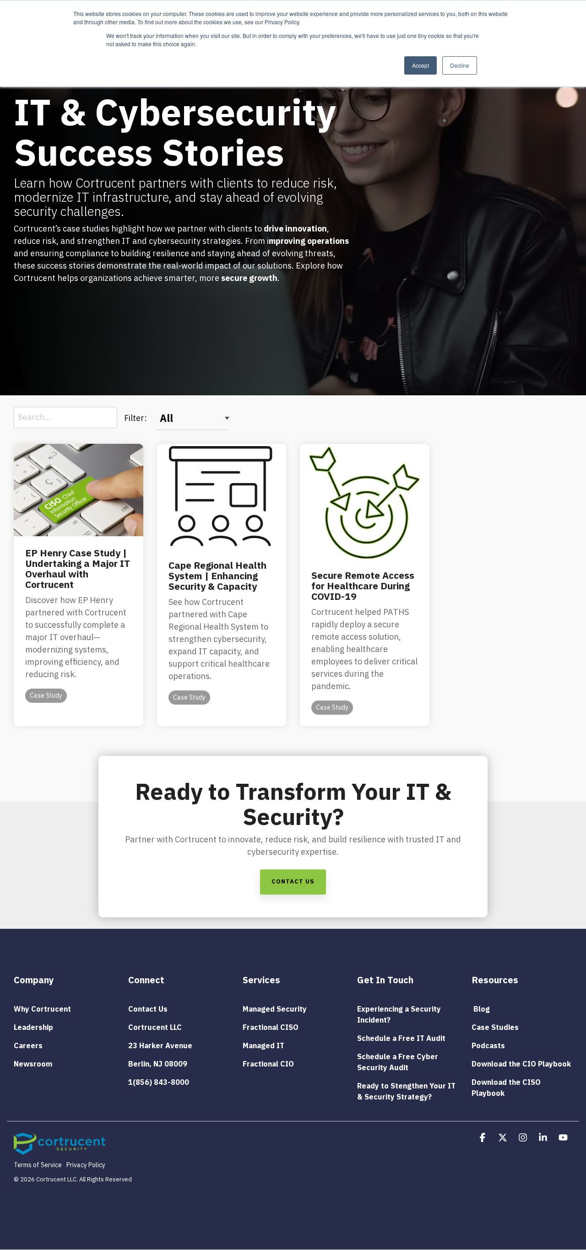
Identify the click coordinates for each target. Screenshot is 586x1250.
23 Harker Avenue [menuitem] (160, 1045)
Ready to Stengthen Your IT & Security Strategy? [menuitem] (407, 1091)
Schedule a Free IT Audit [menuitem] (401, 1038)
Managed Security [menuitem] (275, 1008)
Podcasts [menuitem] (488, 1045)
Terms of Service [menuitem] (38, 1165)
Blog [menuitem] (481, 1008)
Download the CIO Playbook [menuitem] (521, 1063)
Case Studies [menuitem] (495, 1027)
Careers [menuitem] (28, 1045)
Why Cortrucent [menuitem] (42, 1008)
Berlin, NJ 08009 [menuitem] (157, 1063)
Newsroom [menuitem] (33, 1063)
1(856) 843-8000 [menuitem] (158, 1082)
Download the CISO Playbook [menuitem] (507, 1088)
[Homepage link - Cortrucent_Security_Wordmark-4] (59, 1149)
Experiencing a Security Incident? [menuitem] (400, 1014)
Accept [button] (420, 65)
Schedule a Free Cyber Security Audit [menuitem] (398, 1062)
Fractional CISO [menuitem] (270, 1027)
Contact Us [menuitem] (148, 1008)
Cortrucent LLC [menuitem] (155, 1027)
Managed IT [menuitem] (263, 1045)
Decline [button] (459, 65)
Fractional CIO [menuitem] (268, 1063)
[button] (483, 1137)
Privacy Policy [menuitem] (85, 1165)
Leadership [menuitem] (33, 1027)
